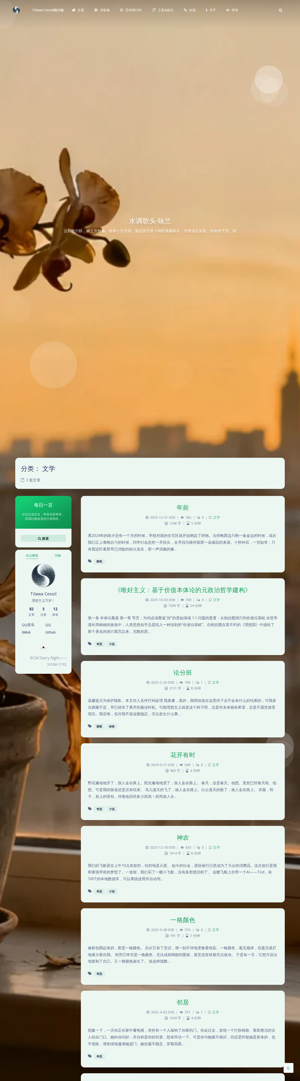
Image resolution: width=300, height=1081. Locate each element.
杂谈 (112, 726)
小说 (112, 644)
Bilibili (26, 632)
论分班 (182, 672)
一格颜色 (182, 920)
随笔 (99, 561)
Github (50, 632)
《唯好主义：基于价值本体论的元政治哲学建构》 (183, 590)
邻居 (183, 1002)
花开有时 (182, 755)
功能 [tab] (58, 555)
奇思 (99, 644)
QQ (48, 624)
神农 (183, 837)
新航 (99, 726)
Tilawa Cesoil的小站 (48, 10)
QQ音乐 (28, 624)
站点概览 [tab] (32, 555)
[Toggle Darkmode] (288, 1068)
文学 (216, 517)
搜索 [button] (45, 538)
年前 (183, 507)
